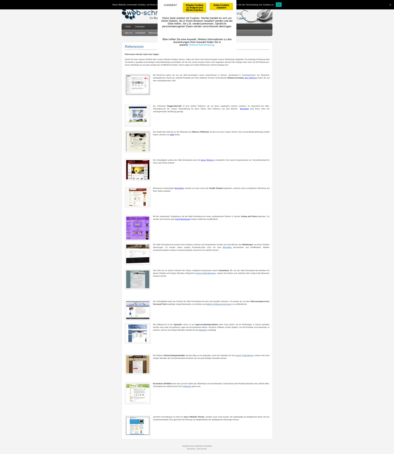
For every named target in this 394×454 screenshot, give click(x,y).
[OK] (390, 4)
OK (278, 4)
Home (128, 27)
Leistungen (139, 28)
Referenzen (153, 33)
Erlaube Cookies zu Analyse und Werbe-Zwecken (194, 7)
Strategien (187, 386)
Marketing (203, 330)
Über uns (128, 33)
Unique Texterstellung (244, 355)
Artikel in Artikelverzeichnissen (219, 304)
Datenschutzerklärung (201, 44)
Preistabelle (140, 33)
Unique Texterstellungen (205, 273)
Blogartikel (227, 247)
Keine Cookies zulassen (221, 6)
